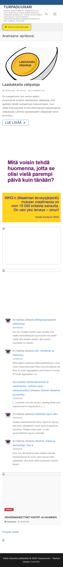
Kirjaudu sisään (10, 531)
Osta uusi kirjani (17, 27)
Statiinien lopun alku (46, 414)
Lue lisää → (15, 122)
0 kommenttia (37, 91)
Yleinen (9, 509)
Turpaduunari (18, 7)
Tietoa (22, 91)
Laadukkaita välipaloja (21, 84)
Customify (35, 561)
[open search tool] (46, 14)
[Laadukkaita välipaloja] (31, 63)
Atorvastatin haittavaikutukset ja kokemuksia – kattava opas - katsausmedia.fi (30, 386)
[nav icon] (54, 14)
